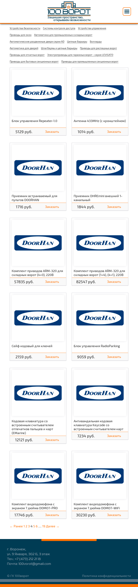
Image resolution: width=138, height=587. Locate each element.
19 (43, 526)
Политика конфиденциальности (106, 576)
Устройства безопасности (25, 28)
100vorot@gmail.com (35, 564)
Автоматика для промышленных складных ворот (63, 34)
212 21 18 (28, 559)
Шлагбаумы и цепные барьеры (59, 48)
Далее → (52, 526)
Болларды (96, 41)
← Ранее (16, 526)
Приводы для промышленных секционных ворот (89, 61)
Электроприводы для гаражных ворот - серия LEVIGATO (80, 54)
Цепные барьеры (77, 41)
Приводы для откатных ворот (27, 54)
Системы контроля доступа (59, 28)
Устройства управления (92, 28)
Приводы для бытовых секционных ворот (34, 61)
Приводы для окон (20, 34)
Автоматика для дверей (24, 48)
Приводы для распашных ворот (98, 48)
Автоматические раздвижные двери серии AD (37, 41)
